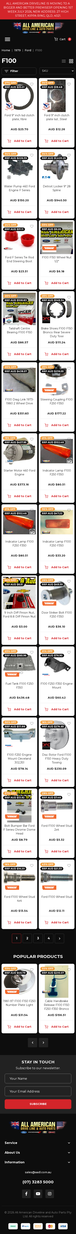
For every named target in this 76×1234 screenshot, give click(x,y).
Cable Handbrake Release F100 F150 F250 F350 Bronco (56, 1005)
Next (43, 1042)
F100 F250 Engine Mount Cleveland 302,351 (19, 758)
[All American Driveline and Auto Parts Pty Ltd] (38, 28)
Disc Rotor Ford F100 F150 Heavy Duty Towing (56, 758)
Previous (32, 1042)
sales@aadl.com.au (38, 1172)
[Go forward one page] (59, 938)
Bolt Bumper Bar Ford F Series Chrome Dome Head (19, 829)
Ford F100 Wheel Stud (56, 897)
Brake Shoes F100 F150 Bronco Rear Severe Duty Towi (56, 332)
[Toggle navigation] (7, 39)
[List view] (63, 61)
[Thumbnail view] (71, 61)
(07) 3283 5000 (38, 1182)
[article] (19, 999)
